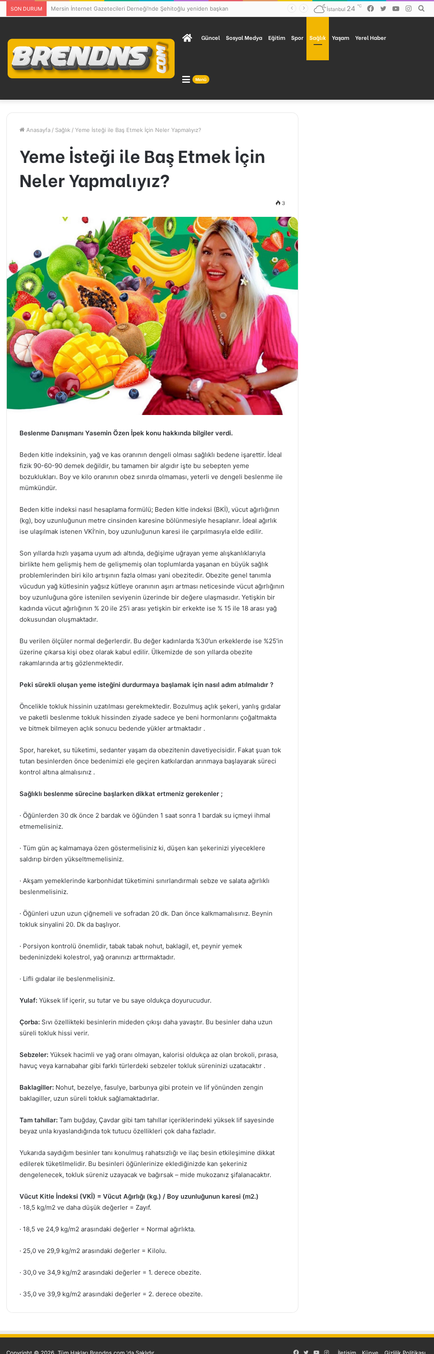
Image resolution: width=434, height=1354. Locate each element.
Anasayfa (37, 129)
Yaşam (340, 37)
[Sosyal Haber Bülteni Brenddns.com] (91, 58)
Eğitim (276, 37)
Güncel (210, 37)
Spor (297, 37)
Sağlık (317, 37)
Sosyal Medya (244, 37)
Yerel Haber (370, 37)
